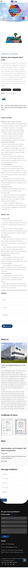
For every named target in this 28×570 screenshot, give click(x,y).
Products (9, 13)
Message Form (6, 90)
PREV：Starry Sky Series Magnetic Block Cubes (13, 105)
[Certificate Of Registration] (21, 427)
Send (5, 536)
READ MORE (4, 461)
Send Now (8, 326)
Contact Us (17, 90)
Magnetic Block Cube (19, 13)
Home (4, 13)
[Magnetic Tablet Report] (7, 427)
